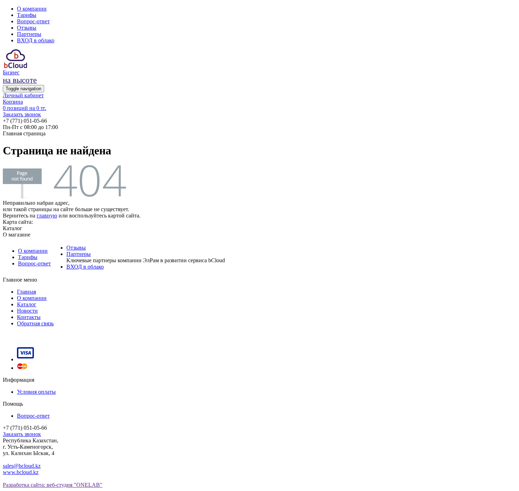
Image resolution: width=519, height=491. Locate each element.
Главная (26, 292)
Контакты (29, 317)
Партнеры (29, 34)
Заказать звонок (22, 114)
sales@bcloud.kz (22, 466)
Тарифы (26, 15)
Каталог (26, 304)
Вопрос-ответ (33, 21)
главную (47, 216)
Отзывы (26, 28)
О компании (32, 9)
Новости (27, 311)
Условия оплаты (36, 392)
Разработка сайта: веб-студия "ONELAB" (52, 485)
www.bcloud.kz (20, 472)
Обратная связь (35, 323)
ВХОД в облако (35, 40)
